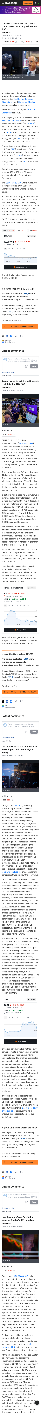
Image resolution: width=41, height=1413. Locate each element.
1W (9, 249)
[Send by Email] (21, 335)
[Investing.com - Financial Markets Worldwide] (12, 3)
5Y (24, 249)
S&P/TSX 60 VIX (13, 183)
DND (13, 149)
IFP (20, 155)
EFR (25, 161)
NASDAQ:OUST (20, 1276)
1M (12, 249)
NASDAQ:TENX (26, 443)
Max (28, 249)
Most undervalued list (11, 872)
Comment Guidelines (8, 372)
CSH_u (31, 123)
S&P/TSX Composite (11, 120)
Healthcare (18, 99)
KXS (9, 132)
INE (20, 138)
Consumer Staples (26, 102)
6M (17, 249)
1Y (20, 249)
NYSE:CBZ (17, 805)
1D (5, 249)
